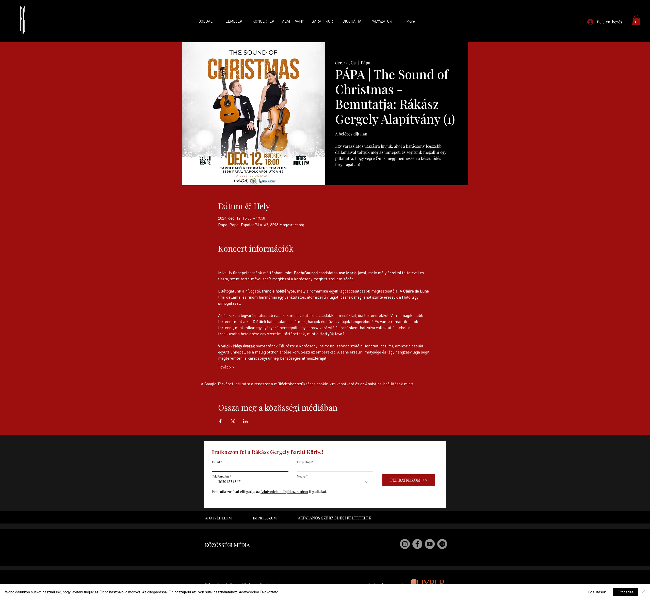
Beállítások (597, 591)
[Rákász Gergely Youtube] (430, 544)
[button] (636, 20)
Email (216, 462)
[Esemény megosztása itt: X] (233, 421)
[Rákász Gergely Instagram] (405, 544)
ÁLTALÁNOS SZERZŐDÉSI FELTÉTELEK (334, 517)
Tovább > (226, 367)
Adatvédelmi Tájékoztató (258, 591)
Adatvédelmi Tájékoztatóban (284, 491)
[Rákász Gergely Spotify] (442, 544)
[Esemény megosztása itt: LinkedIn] (245, 421)
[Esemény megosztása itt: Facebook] (220, 421)
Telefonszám (220, 476)
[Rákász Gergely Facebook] (417, 544)
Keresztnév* (305, 462)
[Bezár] (644, 592)
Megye (301, 476)
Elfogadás (625, 591)
